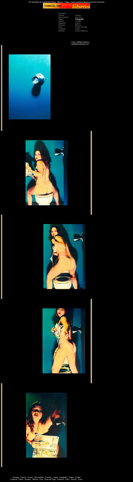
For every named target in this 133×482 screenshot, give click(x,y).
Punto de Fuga (81, 27)
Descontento (39, 477)
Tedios (71, 477)
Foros (80, 479)
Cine (60, 27)
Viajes (55, 477)
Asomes (28, 479)
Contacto (60, 479)
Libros (78, 23)
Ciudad (77, 477)
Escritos (48, 477)
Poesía (23, 477)
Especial (14, 479)
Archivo (74, 479)
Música (78, 25)
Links (67, 479)
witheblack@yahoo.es (80, 44)
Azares (30, 477)
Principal (62, 13)
